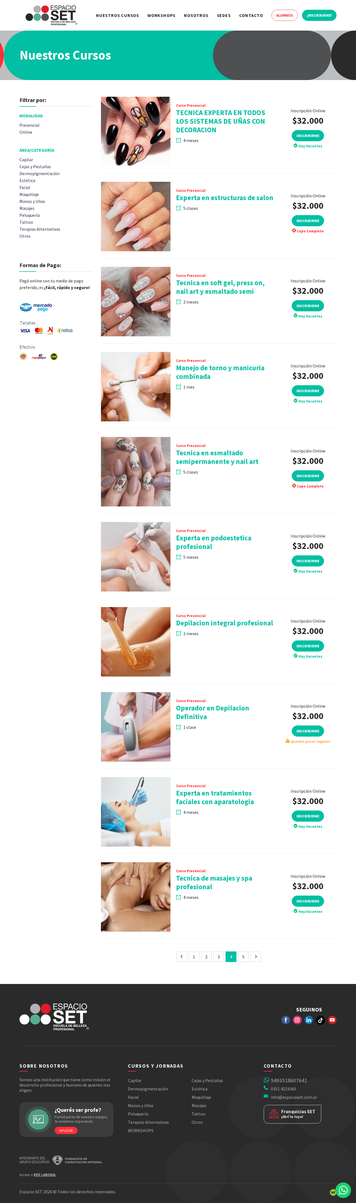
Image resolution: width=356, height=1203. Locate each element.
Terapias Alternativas (148, 1122)
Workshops (161, 15)
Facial (133, 1097)
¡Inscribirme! (319, 15)
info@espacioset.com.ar (294, 1097)
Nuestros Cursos (117, 15)
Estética (199, 1089)
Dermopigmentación (148, 1089)
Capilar (135, 1080)
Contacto (251, 15)
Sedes (224, 15)
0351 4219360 (283, 1089)
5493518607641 (289, 1080)
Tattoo (198, 1114)
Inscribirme (307, 135)
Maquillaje (201, 1097)
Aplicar (66, 1130)
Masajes (199, 1105)
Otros (197, 1122)
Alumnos (284, 15)
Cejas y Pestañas (207, 1080)
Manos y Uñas (141, 1105)
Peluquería (138, 1114)
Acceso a (37, 1174)
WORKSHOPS (141, 1130)
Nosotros (196, 15)
